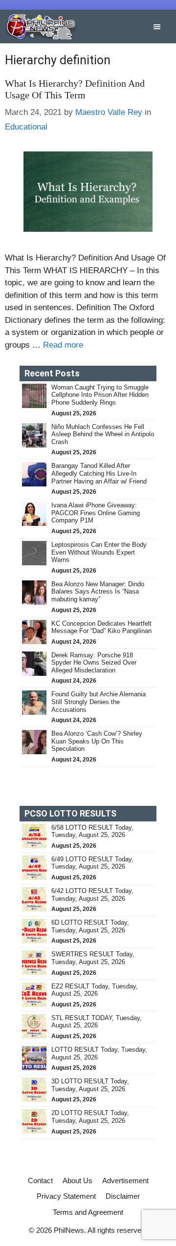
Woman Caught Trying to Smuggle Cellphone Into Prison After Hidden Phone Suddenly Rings (100, 395)
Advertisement (125, 1180)
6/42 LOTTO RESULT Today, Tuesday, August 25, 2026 (92, 894)
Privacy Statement (66, 1196)
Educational (26, 126)
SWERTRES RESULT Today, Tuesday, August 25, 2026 (92, 958)
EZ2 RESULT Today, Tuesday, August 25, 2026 (94, 990)
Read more (63, 345)
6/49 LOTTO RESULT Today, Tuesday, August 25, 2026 (92, 863)
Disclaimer (123, 1196)
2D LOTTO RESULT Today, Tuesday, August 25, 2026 (90, 1116)
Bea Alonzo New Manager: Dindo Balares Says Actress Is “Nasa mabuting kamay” (97, 591)
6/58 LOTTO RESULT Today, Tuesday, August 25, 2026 (92, 831)
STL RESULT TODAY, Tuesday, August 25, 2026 (96, 1021)
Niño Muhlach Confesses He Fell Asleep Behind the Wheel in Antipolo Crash (102, 434)
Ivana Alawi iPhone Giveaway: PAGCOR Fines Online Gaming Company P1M (95, 513)
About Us (77, 1180)
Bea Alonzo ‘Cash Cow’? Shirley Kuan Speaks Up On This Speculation (96, 741)
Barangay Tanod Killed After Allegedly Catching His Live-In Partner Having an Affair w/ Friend (100, 473)
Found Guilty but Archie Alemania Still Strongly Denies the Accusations (98, 701)
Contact (40, 1180)
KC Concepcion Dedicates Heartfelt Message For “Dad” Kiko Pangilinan (101, 627)
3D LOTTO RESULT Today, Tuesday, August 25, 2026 (90, 1085)
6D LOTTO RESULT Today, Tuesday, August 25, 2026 (90, 926)
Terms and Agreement (88, 1212)
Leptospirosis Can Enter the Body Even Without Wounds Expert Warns (99, 552)
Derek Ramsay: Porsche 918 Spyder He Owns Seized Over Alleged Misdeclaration (93, 662)
